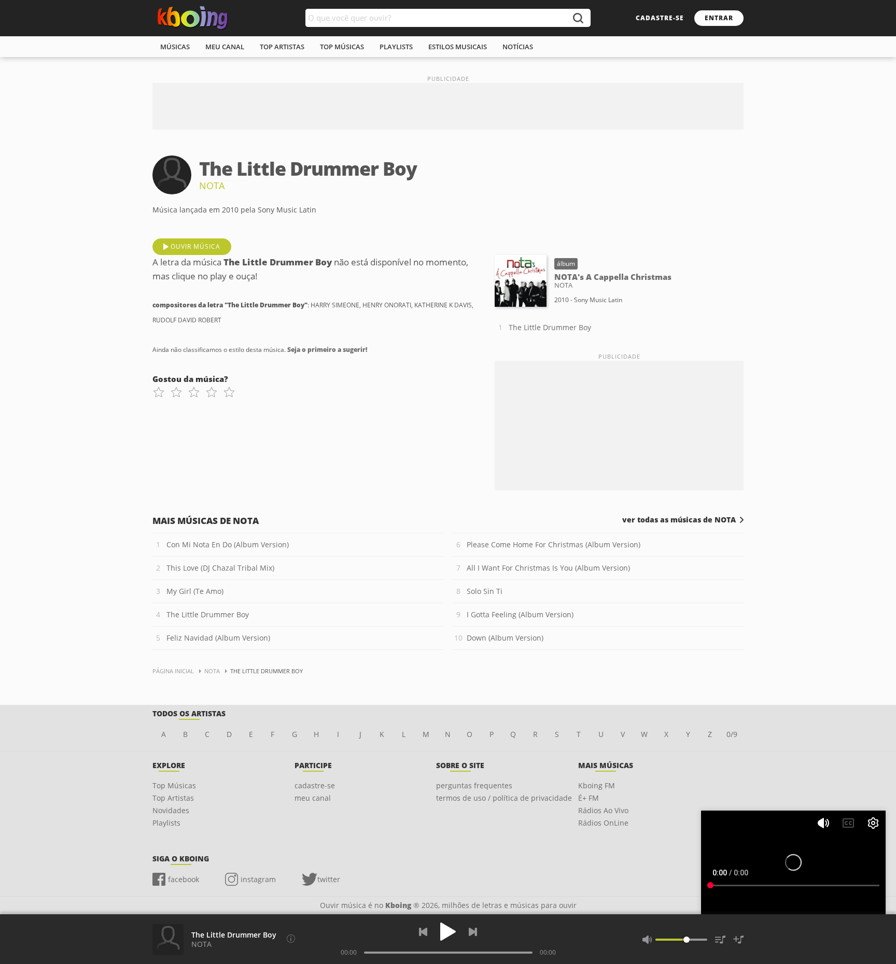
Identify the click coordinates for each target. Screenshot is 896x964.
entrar (719, 17)
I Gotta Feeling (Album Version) (520, 614)
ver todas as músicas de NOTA (679, 519)
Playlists (166, 823)
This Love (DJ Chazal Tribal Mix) (220, 568)
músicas (175, 46)
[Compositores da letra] (291, 938)
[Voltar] (423, 932)
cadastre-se (660, 17)
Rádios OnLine (603, 823)
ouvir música (195, 246)
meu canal (224, 46)
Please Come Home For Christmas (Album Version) (553, 544)
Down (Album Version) (505, 638)
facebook (183, 879)
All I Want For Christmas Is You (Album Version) (548, 568)
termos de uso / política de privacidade (504, 798)
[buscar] (578, 18)
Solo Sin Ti (484, 591)
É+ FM (588, 798)
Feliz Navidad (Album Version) (218, 638)
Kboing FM (596, 785)
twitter (328, 879)
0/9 (731, 734)
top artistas (282, 46)
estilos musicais (457, 46)
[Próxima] (473, 932)
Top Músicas (174, 785)
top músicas (342, 46)
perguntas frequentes (474, 785)
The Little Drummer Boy (550, 327)
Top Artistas (173, 798)
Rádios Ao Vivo (603, 810)
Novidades (170, 810)
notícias (517, 46)
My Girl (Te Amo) (194, 591)
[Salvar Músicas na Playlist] (738, 939)
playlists (396, 46)
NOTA (212, 185)
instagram (258, 879)
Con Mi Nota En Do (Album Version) (227, 544)
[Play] (448, 932)
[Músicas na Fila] (720, 939)
